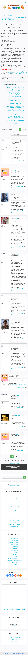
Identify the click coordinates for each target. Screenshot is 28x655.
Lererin (7, 73)
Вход (17, 485)
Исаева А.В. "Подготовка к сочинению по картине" (15, 115)
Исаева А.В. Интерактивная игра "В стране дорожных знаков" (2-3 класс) (15, 122)
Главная (5, 15)
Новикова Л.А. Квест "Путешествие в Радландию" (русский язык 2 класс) (15, 92)
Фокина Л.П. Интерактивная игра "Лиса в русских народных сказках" (15, 103)
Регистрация (12, 485)
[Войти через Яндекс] (15, 575)
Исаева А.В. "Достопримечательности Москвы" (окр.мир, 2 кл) (15, 99)
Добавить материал (21, 17)
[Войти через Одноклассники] (20, 575)
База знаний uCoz (15, 641)
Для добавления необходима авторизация (14, 609)
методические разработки (7, 17)
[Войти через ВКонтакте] (10, 575)
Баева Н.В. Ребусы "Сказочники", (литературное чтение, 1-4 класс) (15, 88)
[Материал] (19, 160)
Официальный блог (15, 637)
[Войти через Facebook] (13, 575)
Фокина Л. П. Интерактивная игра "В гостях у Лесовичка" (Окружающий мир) (15, 108)
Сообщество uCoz (15, 639)
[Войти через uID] (7, 575)
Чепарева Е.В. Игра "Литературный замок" (15, 95)
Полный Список (14, 625)
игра (14, 73)
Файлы (10, 15)
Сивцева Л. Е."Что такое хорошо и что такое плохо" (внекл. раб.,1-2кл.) (15, 112)
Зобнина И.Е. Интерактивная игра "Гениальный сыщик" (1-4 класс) (15, 118)
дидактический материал (7, 19)
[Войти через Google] (18, 575)
